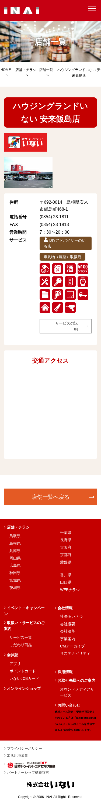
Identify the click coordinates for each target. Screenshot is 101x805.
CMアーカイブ (72, 646)
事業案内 (67, 639)
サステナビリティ (75, 653)
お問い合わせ (76, 717)
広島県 (15, 565)
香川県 (65, 575)
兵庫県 (15, 550)
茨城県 (15, 587)
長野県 (65, 540)
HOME (6, 70)
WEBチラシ (70, 590)
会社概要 (67, 624)
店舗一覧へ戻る (50, 497)
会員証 (12, 655)
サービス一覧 (20, 637)
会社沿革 (67, 631)
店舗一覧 (46, 70)
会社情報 (65, 608)
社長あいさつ (71, 616)
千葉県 (65, 532)
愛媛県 (65, 562)
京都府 (65, 554)
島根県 (15, 543)
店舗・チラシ (18, 527)
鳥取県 (15, 536)
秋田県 (15, 573)
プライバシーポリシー (24, 748)
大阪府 (65, 547)
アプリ (15, 663)
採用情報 (65, 672)
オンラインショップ (24, 688)
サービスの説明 (66, 326)
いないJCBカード (24, 678)
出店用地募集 (17, 755)
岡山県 (15, 558)
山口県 (65, 582)
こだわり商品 (20, 645)
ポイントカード (22, 671)
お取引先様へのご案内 (76, 680)
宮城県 (15, 580)
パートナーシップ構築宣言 (28, 772)
